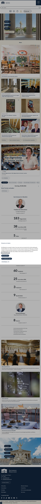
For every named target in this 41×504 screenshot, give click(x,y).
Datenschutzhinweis (5, 253)
